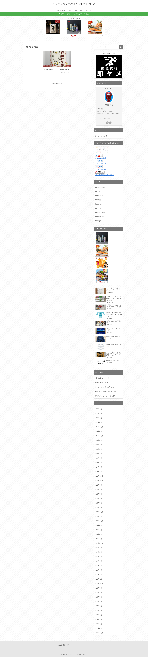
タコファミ (108, 105)
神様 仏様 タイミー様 (102, 378)
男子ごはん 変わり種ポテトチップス (107, 391)
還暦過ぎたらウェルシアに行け (105, 396)
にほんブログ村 (100, 158)
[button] (121, 47)
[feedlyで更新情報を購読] (107, 122)
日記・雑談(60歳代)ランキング (104, 175)
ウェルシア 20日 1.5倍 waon (104, 387)
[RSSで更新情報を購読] (110, 122)
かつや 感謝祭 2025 (101, 382)
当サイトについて (101, 136)
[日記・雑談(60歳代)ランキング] (99, 172)
